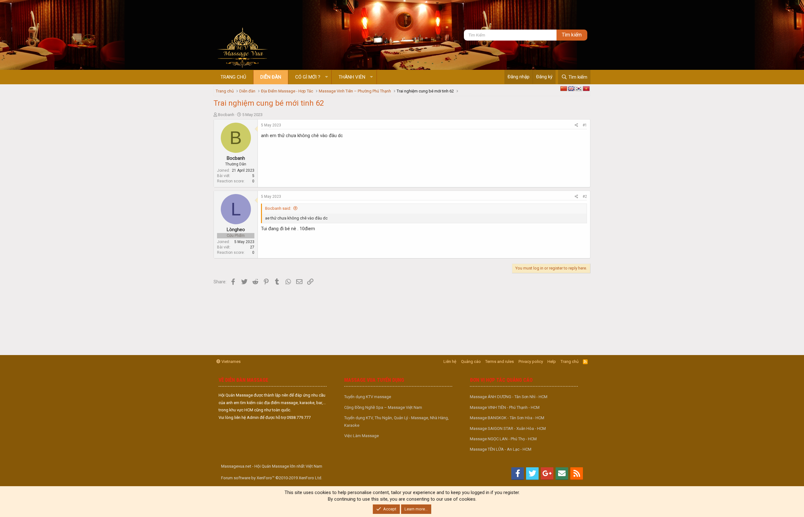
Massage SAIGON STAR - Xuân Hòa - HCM (508, 428)
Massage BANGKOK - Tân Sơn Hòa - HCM (507, 417)
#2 (585, 196)
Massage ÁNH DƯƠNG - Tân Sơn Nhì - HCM (508, 396)
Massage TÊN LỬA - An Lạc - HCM (500, 449)
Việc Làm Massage (361, 435)
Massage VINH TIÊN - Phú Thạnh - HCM (505, 407)
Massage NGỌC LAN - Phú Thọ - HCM (503, 438)
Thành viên (352, 77)
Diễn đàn (270, 77)
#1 (585, 125)
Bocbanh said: (278, 208)
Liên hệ (449, 361)
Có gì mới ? (307, 77)
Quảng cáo (471, 361)
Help (551, 361)
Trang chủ (233, 77)
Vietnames (230, 361)
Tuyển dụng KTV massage (367, 396)
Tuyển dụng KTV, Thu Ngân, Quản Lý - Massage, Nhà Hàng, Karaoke (396, 421)
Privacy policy (531, 361)
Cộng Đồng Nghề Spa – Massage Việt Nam (383, 407)
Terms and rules (499, 361)
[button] (326, 77)
